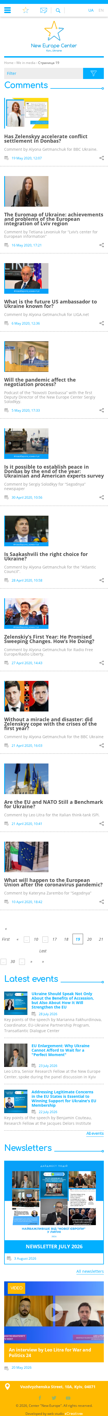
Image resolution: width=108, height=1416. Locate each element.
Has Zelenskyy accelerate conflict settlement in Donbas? (46, 138)
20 (89, 939)
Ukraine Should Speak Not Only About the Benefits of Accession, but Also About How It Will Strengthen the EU (63, 1001)
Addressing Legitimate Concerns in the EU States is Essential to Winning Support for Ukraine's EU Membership (64, 1099)
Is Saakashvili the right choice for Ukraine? (46, 556)
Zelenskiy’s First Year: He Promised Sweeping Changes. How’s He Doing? (49, 638)
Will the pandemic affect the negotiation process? (40, 381)
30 (13, 961)
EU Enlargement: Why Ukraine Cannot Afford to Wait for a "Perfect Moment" (60, 1050)
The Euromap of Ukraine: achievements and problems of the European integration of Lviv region (53, 219)
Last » (43, 952)
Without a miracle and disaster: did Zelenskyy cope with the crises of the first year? (50, 723)
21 (101, 939)
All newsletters (90, 1271)
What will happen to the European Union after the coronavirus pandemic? (53, 882)
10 (36, 939)
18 (66, 939)
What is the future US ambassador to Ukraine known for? (50, 303)
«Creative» (74, 1414)
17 (54, 939)
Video (16, 1288)
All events (95, 1133)
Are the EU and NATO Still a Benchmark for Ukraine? (53, 804)
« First (6, 930)
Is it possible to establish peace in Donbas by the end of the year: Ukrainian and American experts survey (54, 471)
